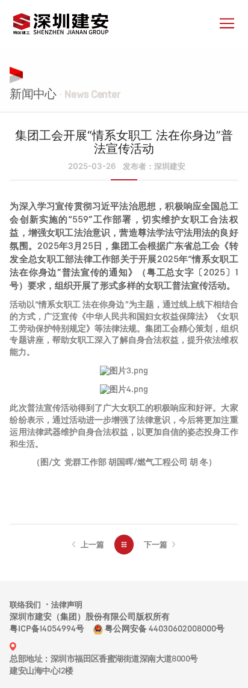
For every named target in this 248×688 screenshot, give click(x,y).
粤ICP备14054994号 (47, 629)
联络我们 (25, 605)
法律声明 (66, 605)
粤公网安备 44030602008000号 (165, 629)
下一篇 (155, 544)
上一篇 (92, 544)
